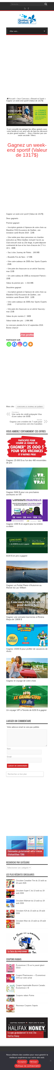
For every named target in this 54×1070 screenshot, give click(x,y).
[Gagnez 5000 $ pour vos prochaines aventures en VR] (27, 489)
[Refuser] (50, 1060)
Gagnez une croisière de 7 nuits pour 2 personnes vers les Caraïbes (26, 422)
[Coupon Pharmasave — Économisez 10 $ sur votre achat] (10, 982)
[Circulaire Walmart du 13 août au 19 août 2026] (10, 907)
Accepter (22, 1062)
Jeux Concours (23, 99)
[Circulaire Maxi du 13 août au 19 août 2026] (10, 927)
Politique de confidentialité (28, 1066)
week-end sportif (22, 214)
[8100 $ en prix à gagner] (27, 553)
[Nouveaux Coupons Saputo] (10, 1012)
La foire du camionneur (17, 951)
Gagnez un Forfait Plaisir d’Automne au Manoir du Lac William (24, 586)
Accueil (12, 99)
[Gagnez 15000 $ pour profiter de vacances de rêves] (27, 646)
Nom (9, 749)
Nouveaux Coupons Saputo (27, 1005)
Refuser (33, 1062)
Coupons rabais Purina (25, 995)
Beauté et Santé (37, 99)
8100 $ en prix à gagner (16, 556)
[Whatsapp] (9, 344)
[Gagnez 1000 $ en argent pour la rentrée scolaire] (27, 521)
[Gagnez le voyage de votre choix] (27, 678)
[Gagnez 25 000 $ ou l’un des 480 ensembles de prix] (27, 457)
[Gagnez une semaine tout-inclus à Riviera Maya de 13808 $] (27, 614)
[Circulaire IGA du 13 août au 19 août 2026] (10, 917)
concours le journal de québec (30, 406)
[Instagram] (19, 344)
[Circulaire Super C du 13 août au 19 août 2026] (10, 897)
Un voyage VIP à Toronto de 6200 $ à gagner (26, 710)
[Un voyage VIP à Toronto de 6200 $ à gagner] (27, 707)
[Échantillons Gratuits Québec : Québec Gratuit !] (27, 22)
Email (9, 757)
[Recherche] (46, 4)
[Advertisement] (27, 67)
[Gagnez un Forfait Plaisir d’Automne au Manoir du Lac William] (27, 582)
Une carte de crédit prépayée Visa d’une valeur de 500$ (27, 414)
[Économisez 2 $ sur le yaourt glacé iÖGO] (10, 972)
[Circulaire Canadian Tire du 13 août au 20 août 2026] (10, 887)
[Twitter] (25, 344)
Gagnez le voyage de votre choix (21, 681)
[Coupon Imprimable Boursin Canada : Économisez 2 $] (10, 992)
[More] (30, 344)
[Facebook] (14, 344)
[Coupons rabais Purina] (10, 1002)
